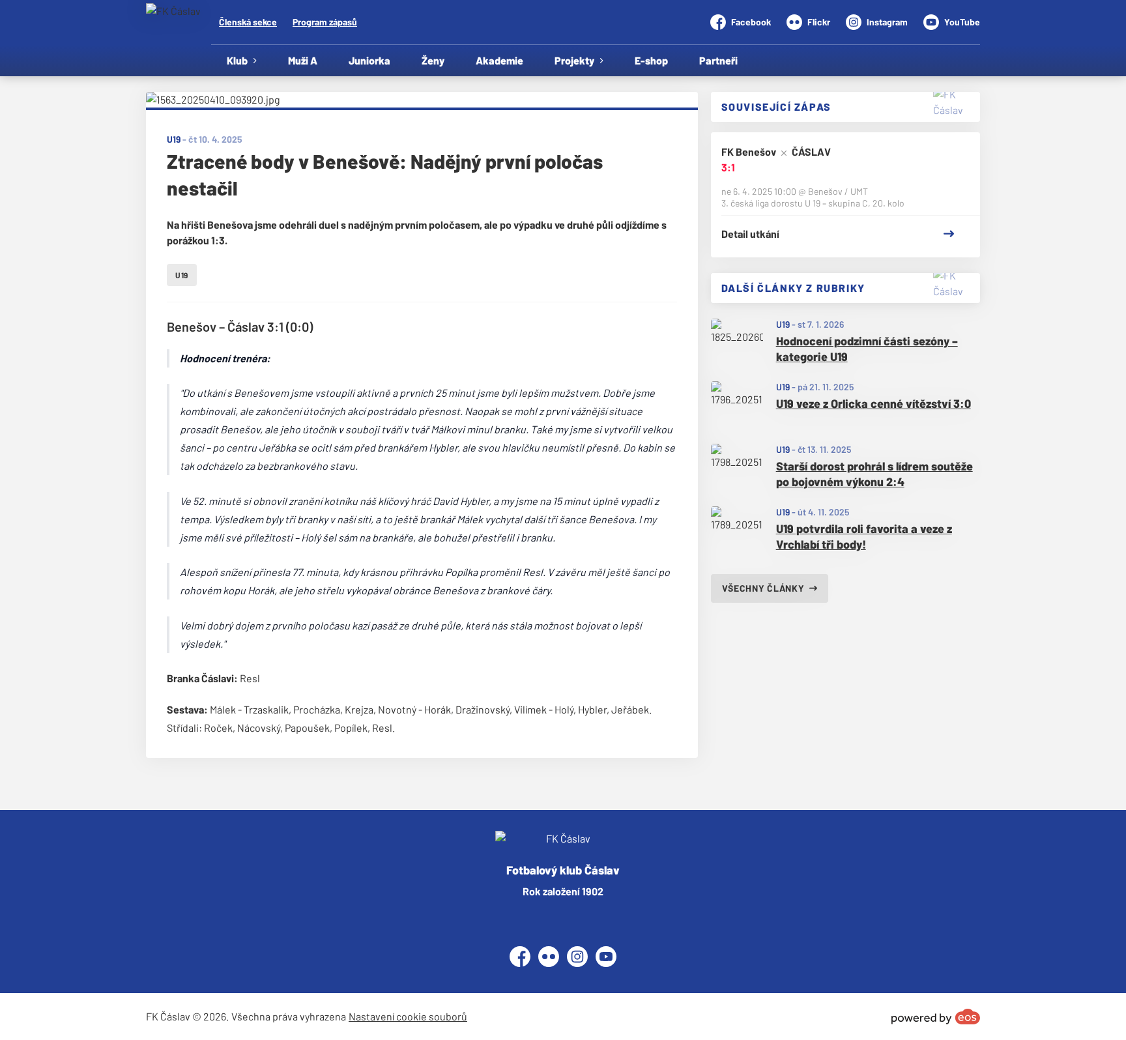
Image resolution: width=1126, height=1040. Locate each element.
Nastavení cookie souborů (408, 1016)
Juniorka (369, 60)
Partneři (718, 60)
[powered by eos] (935, 1016)
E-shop (651, 60)
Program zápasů (325, 21)
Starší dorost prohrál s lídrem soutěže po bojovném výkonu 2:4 (874, 474)
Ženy (433, 60)
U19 (783, 324)
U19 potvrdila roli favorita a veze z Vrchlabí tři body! (864, 536)
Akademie (499, 60)
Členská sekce (248, 21)
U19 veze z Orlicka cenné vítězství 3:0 (873, 403)
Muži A (302, 60)
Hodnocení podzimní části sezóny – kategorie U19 (867, 349)
